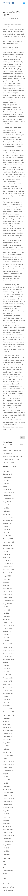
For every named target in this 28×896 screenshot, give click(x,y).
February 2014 (8, 792)
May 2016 (6, 721)
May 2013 (6, 820)
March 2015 (7, 752)
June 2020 (6, 610)
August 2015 (7, 743)
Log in (5, 881)
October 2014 (7, 767)
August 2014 (7, 774)
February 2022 (8, 564)
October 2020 (7, 597)
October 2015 (7, 740)
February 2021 (8, 588)
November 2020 (8, 594)
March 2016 (7, 727)
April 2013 (6, 823)
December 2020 (8, 591)
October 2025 (7, 474)
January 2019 (7, 647)
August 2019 (7, 632)
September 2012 (8, 842)
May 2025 (6, 486)
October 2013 (7, 805)
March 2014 (7, 789)
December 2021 (8, 570)
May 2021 (6, 582)
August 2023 (7, 523)
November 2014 (8, 764)
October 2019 (7, 628)
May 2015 (6, 746)
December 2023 (8, 517)
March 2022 (7, 560)
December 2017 (8, 684)
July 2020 (6, 607)
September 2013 (8, 808)
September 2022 (8, 548)
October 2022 (7, 545)
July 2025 (6, 480)
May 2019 (6, 638)
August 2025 (7, 477)
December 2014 (8, 761)
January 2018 (7, 681)
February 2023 (8, 539)
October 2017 (7, 690)
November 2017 (8, 687)
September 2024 (8, 499)
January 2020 (7, 622)
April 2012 (6, 854)
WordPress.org (8, 890)
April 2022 (6, 557)
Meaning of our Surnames (12, 450)
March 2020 (7, 619)
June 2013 (6, 817)
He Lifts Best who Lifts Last (12, 456)
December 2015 (8, 737)
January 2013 (7, 832)
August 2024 (7, 502)
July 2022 (6, 551)
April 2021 (6, 585)
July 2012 (6, 848)
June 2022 (6, 554)
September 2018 (8, 659)
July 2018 (6, 666)
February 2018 (8, 678)
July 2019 (6, 635)
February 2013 (8, 829)
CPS (4, 864)
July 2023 (6, 526)
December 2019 (8, 625)
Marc (6, 18)
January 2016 (7, 734)
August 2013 (7, 811)
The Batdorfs (7, 453)
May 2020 (6, 613)
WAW (5, 874)
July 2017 (6, 696)
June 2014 (6, 780)
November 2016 (8, 715)
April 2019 (6, 641)
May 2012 (6, 851)
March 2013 (7, 826)
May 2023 (6, 533)
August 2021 (7, 576)
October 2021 (7, 573)
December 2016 (8, 712)
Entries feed (7, 884)
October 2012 (7, 839)
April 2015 (6, 749)
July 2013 (6, 814)
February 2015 (8, 755)
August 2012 (7, 845)
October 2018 (7, 656)
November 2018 (8, 653)
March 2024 (7, 514)
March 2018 (7, 675)
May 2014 (6, 783)
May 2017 (6, 703)
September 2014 (8, 771)
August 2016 (7, 718)
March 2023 (7, 536)
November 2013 (8, 801)
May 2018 (6, 672)
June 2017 (6, 699)
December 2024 (8, 492)
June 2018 (6, 669)
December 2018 (8, 650)
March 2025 (7, 489)
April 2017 (6, 706)
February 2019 (8, 644)
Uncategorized (8, 870)
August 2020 (7, 604)
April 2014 (6, 786)
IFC (4, 867)
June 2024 (6, 505)
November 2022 (8, 542)
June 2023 (6, 529)
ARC (16, 18)
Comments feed (8, 887)
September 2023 (8, 520)
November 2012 (8, 835)
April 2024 (6, 511)
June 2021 (6, 579)
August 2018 (7, 662)
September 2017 (8, 693)
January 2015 (7, 758)
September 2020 (8, 601)
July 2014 (6, 777)
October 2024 (7, 496)
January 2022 (7, 567)
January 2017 (7, 709)
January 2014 (7, 795)
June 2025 (6, 483)
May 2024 (6, 508)
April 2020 (6, 616)
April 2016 (6, 724)
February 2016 (8, 730)
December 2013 (8, 798)
